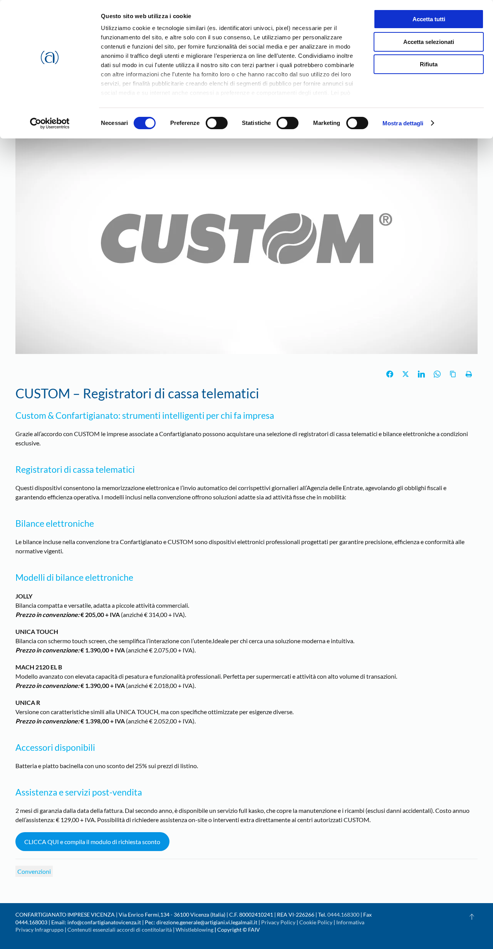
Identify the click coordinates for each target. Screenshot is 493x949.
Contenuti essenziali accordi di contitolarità (120, 929)
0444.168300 (343, 914)
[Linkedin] (421, 374)
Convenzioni (34, 871)
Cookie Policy (315, 922)
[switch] (217, 123)
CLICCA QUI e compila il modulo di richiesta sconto (92, 841)
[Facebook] (390, 374)
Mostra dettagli (403, 123)
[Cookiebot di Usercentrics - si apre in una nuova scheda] (50, 123)
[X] (406, 374)
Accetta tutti (429, 19)
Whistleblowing (194, 929)
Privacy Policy (278, 922)
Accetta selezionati (428, 42)
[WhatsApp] (437, 374)
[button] (472, 916)
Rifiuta (429, 64)
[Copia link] (453, 374)
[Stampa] (469, 374)
